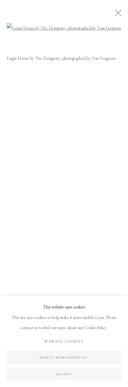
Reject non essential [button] (64, 357)
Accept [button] (64, 374)
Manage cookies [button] (63, 341)
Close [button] (116, 15)
